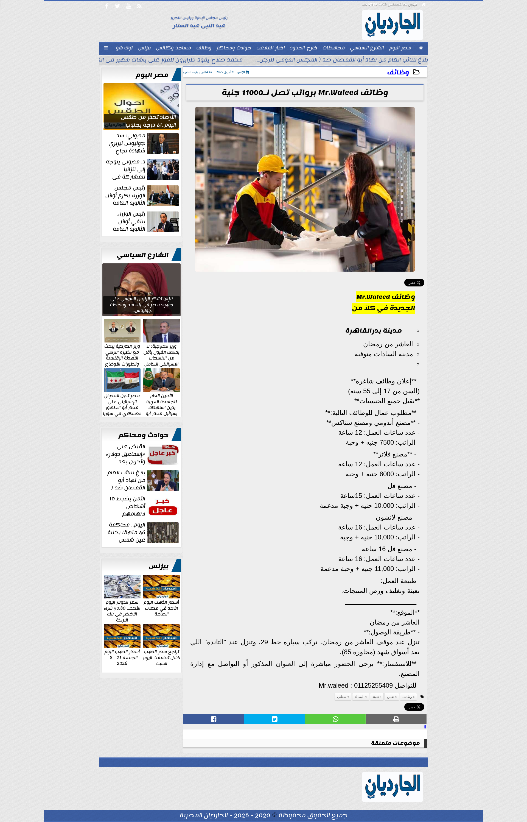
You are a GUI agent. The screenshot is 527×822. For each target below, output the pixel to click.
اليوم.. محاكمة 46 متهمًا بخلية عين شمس (126, 532)
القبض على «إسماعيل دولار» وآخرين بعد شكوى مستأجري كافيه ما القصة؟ (143, 454)
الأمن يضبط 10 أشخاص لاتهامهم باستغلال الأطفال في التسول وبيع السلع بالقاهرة (144, 506)
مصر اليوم (152, 75)
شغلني (341, 697)
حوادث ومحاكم (144, 435)
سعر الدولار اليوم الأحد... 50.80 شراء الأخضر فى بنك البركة (122, 610)
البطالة (359, 697)
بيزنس (159, 566)
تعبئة (375, 697)
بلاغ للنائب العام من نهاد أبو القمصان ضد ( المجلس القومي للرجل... (341, 60)
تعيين (390, 697)
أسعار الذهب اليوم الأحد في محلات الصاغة (161, 607)
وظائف (398, 72)
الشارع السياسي (143, 255)
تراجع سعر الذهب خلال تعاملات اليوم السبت (161, 657)
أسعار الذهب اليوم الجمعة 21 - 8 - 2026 (122, 657)
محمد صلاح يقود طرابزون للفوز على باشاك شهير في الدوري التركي (156, 60)
